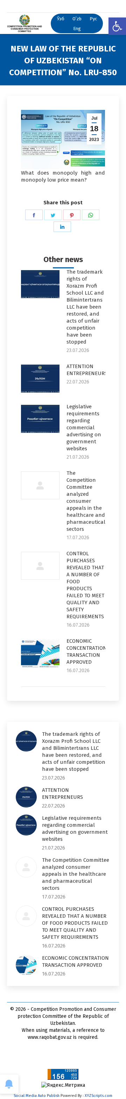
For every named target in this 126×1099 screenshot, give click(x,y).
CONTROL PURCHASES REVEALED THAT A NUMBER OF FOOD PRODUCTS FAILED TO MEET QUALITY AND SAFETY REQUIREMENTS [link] (85, 585)
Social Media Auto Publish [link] (36, 1095)
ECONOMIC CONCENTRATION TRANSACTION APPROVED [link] (86, 651)
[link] (117, 26)
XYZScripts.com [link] (98, 1095)
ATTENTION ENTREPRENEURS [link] (86, 369)
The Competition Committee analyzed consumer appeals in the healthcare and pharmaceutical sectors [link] (85, 501)
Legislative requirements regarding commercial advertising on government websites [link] (83, 427)
